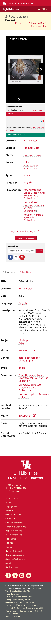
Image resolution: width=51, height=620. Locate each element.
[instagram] (21, 575)
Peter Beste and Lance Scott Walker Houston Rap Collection (34, 194)
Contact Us (10, 518)
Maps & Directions (13, 530)
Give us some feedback (25, 238)
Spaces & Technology (15, 559)
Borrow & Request (13, 550)
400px (10, 113)
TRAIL (29, 591)
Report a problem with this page (18, 588)
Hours (8, 502)
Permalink (13, 246)
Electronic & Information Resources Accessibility (24, 608)
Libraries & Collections (15, 526)
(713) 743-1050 (12, 491)
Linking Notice (11, 599)
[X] (16, 257)
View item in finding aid (24, 231)
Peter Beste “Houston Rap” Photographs (30, 24)
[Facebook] (10, 257)
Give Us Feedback (13, 514)
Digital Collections (11, 9)
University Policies (12, 616)
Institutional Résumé (13, 605)
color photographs (30, 164)
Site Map (9, 542)
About (8, 563)
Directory (9, 510)
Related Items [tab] (26, 272)
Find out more (37, 110)
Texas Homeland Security (15, 591)
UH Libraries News (13, 534)
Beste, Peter (30, 140)
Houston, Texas (32, 155)
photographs (30, 168)
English (27, 183)
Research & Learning (14, 555)
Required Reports (31, 605)
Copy (39, 251)
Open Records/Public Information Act (20, 602)
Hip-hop (28, 148)
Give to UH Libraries (14, 522)
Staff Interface (11, 567)
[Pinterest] (22, 257)
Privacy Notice (24, 599)
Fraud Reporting (12, 594)
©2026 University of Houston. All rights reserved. (25, 585)
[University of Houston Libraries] (25, 469)
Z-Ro (36, 148)
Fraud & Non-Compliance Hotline (18, 596)
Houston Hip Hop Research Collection (33, 217)
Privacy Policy (11, 498)
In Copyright (18, 134)
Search (8, 546)
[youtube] (28, 575)
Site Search (10, 538)
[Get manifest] (43, 120)
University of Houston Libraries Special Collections (33, 206)
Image (26, 175)
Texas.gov (37, 588)
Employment (11, 506)
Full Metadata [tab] (9, 272)
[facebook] (8, 575)
